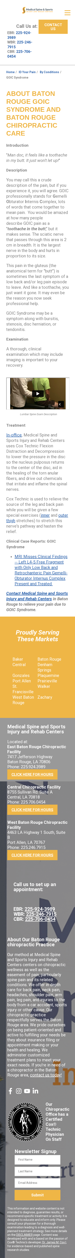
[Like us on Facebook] (10, 1092)
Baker (17, 659)
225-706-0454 (40, 919)
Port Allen (21, 680)
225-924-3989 (40, 909)
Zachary (45, 697)
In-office (14, 435)
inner (45, 515)
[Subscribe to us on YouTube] (27, 1092)
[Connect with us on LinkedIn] (35, 1092)
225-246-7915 (41, 914)
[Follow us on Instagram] (19, 1092)
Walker (44, 686)
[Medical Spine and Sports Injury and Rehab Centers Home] (37, 10)
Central (19, 664)
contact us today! (46, 1074)
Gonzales (21, 675)
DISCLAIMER (24, 1234)
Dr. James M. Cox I (54, 1242)
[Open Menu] (67, 12)
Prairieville (47, 680)
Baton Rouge (49, 659)
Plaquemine (48, 675)
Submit (37, 1195)
